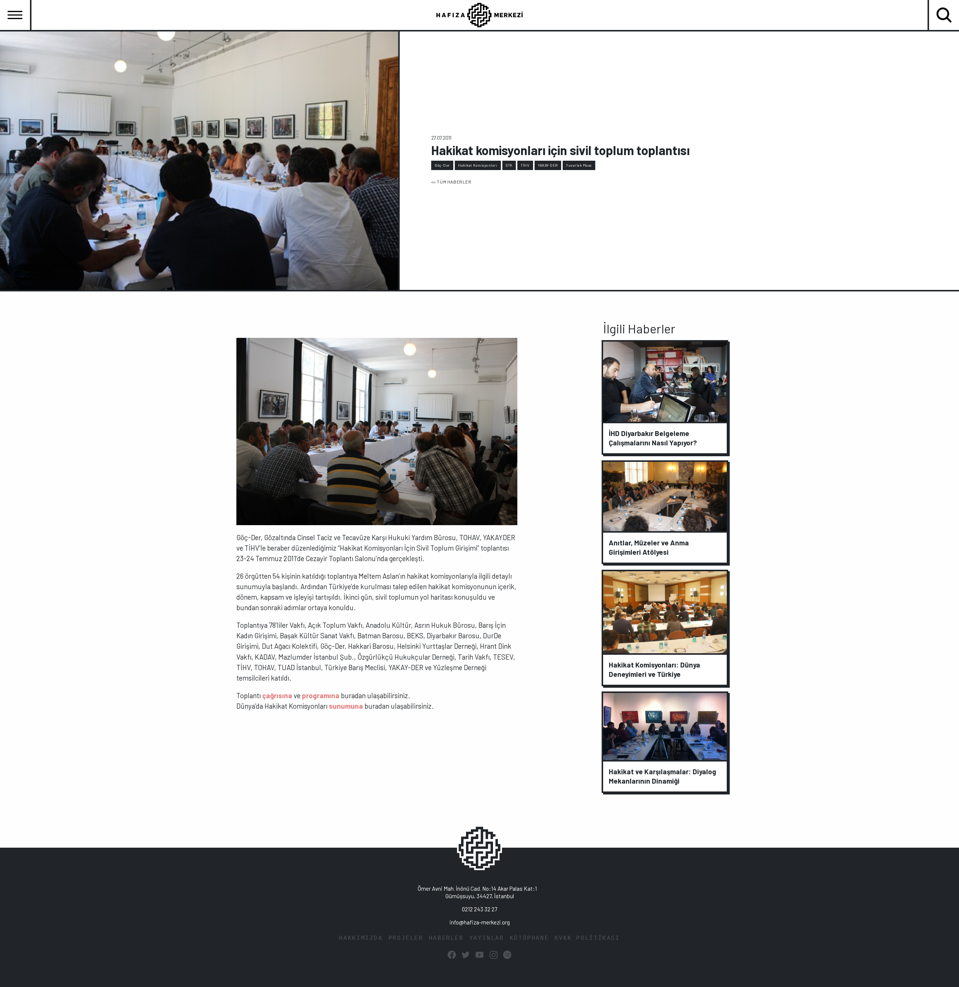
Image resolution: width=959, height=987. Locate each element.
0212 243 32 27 (479, 909)
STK (509, 165)
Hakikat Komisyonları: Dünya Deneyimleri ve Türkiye (654, 669)
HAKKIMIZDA (360, 938)
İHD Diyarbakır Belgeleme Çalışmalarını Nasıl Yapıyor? (653, 438)
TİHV (525, 165)
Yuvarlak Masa (579, 165)
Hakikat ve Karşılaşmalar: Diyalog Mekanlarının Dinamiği (662, 776)
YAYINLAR (486, 938)
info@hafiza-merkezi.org (480, 922)
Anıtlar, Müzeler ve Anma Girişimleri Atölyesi (649, 547)
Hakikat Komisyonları (477, 165)
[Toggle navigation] (15, 15)
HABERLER (446, 938)
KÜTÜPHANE (529, 938)
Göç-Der (442, 165)
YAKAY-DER (548, 165)
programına (320, 695)
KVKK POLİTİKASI (587, 938)
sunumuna (346, 706)
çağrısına (277, 695)
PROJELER (405, 938)
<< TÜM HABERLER (451, 181)
